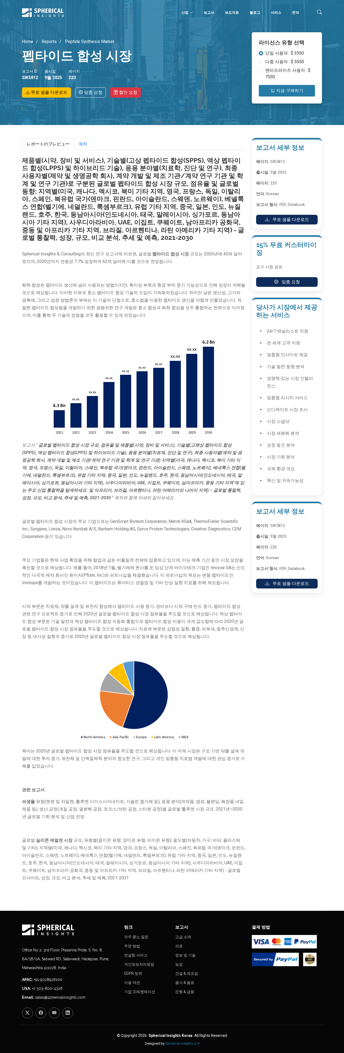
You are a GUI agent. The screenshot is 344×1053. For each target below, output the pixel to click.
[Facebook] (40, 1013)
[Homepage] (70, 930)
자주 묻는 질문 (136, 937)
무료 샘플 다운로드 (48, 92)
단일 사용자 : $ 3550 (284, 53)
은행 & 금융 (184, 992)
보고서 (209, 12)
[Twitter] (27, 1013)
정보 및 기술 (185, 955)
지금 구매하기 (289, 90)
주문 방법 (132, 946)
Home (27, 41)
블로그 (255, 12)
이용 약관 (132, 982)
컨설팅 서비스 (136, 955)
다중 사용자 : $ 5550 (284, 61)
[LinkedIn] (67, 1013)
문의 (295, 12)
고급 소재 (183, 937)
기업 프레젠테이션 (139, 992)
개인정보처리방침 (139, 964)
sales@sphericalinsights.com (60, 997)
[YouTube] (54, 1013)
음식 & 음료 (184, 982)
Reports (49, 41)
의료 (179, 946)
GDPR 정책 (133, 973)
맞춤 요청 (92, 92)
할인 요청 (127, 92)
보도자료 (232, 12)
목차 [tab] (83, 144)
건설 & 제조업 (186, 973)
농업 (179, 964)
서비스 (276, 12)
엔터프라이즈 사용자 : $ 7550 (287, 73)
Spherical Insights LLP (182, 1043)
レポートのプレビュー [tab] (48, 144)
